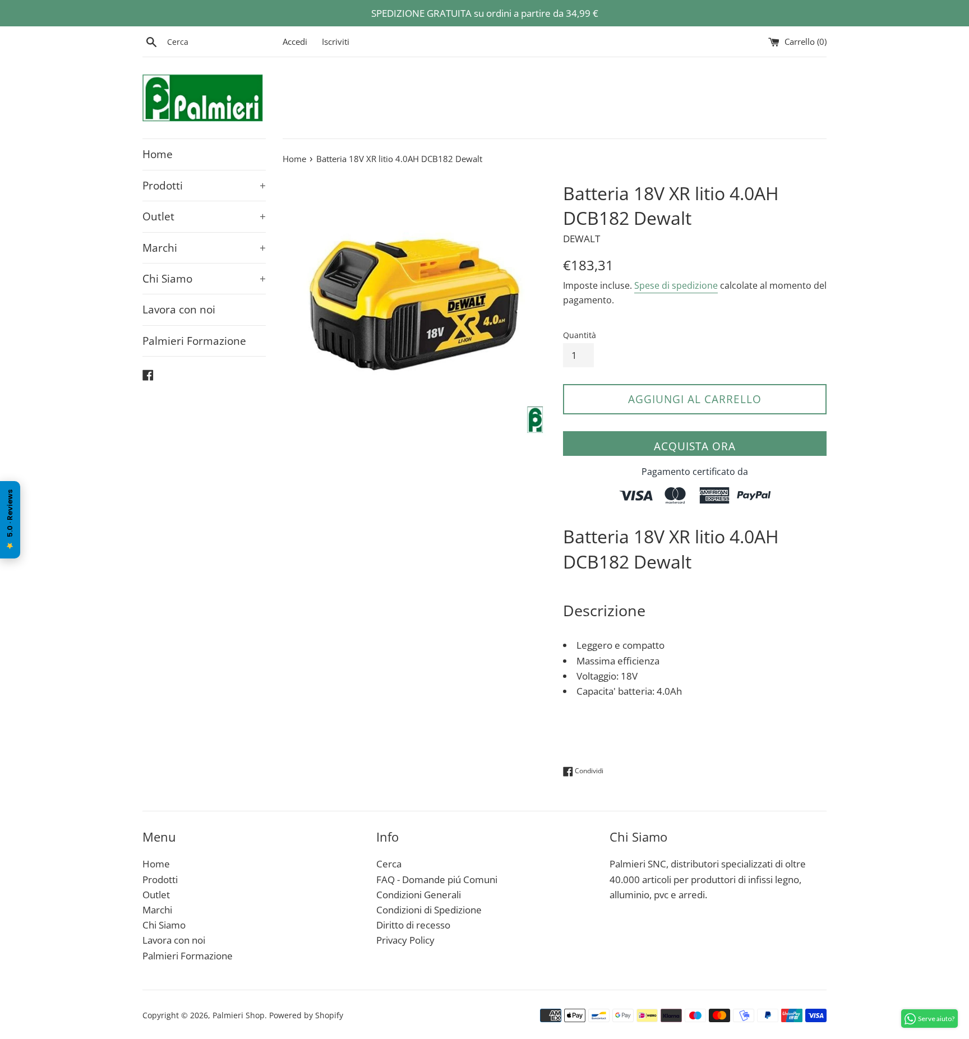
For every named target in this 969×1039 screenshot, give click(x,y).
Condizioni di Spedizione (429, 909)
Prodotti (204, 185)
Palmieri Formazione (194, 341)
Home (157, 154)
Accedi (295, 41)
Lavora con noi (178, 309)
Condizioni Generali (418, 894)
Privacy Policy (405, 940)
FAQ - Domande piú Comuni (436, 879)
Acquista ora (695, 446)
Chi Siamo (204, 278)
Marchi (204, 248)
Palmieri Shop (239, 1015)
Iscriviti (335, 41)
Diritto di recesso (413, 924)
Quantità (579, 335)
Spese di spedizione (676, 285)
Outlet (204, 216)
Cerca (389, 863)
